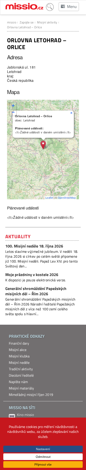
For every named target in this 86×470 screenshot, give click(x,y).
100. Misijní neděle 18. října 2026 (34, 246)
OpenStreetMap (67, 197)
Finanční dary (19, 343)
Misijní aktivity (47, 22)
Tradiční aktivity (21, 369)
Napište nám (18, 381)
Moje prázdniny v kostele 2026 (31, 275)
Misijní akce (17, 349)
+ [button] (13, 105)
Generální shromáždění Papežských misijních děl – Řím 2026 (35, 291)
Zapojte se (27, 22)
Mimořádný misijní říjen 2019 (31, 394)
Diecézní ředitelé (21, 375)
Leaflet (49, 197)
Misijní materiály (21, 388)
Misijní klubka (19, 356)
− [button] (13, 112)
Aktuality (18, 236)
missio (11, 22)
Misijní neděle (19, 362)
